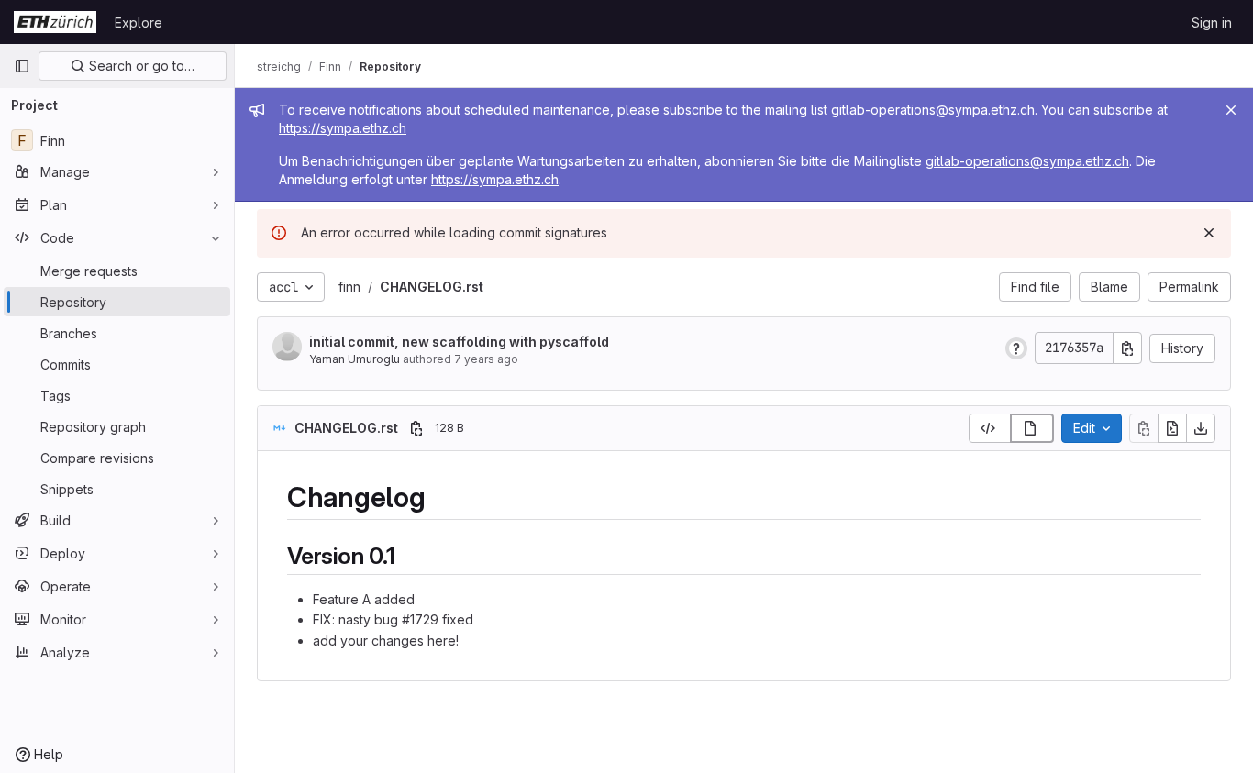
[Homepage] (55, 22)
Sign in (1212, 22)
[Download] (1200, 428)
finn (349, 286)
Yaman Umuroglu (354, 359)
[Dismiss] (1209, 233)
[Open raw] (1172, 428)
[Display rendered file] (1032, 428)
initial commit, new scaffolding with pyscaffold (459, 341)
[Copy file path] (416, 428)
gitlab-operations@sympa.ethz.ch (933, 109)
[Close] (1231, 110)
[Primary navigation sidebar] (22, 66)
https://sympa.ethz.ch (342, 128)
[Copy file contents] (1144, 428)
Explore (138, 22)
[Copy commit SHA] (1127, 348)
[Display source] (990, 428)
